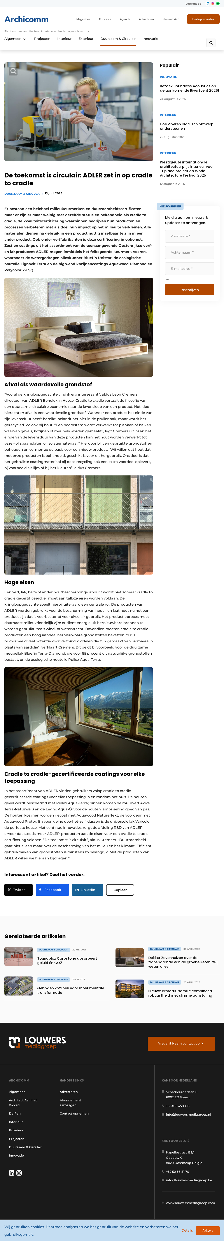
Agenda (125, 19)
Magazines (83, 19)
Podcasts (105, 19)
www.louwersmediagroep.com (190, 1203)
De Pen (15, 1113)
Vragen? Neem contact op (179, 1043)
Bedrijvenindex (203, 19)
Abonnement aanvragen (70, 1102)
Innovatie (150, 39)
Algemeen (12, 39)
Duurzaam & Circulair (118, 39)
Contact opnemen (74, 1113)
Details (187, 1230)
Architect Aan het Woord (23, 1102)
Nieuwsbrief (170, 19)
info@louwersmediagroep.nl (188, 1115)
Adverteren (146, 19)
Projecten (42, 39)
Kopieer (120, 890)
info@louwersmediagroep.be (189, 1180)
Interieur (64, 39)
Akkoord (208, 1230)
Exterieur (86, 39)
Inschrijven (190, 290)
